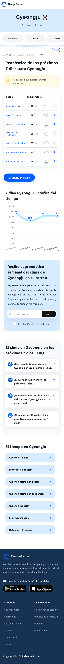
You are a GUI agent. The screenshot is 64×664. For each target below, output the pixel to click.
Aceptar (34, 323)
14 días (34, 38)
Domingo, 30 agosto (15, 105)
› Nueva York (11, 637)
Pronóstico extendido (21, 469)
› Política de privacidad (46, 616)
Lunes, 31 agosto (13, 115)
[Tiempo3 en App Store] (41, 588)
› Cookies (38, 623)
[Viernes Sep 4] (54, 153)
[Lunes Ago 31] (54, 116)
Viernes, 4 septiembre (16, 152)
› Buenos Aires (11, 609)
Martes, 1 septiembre (15, 124)
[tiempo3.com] (14, 4)
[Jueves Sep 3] (54, 144)
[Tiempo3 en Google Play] (14, 588)
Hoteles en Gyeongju (20, 529)
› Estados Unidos (13, 623)
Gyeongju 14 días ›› (19, 177)
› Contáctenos (41, 630)
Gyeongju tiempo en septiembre (27, 493)
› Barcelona (10, 616)
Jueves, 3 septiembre (15, 143)
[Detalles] (54, 105)
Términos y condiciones (39, 323)
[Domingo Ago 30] (54, 107)
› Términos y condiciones (47, 609)
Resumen (12, 38)
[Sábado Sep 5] (54, 162)
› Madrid (8, 630)
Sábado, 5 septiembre (16, 161)
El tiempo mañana (19, 517)
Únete (49, 313)
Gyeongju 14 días (18, 457)
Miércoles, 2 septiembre (11, 133)
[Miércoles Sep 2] (54, 135)
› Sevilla (8, 644)
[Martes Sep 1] (54, 125)
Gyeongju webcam (19, 505)
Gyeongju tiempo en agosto (24, 481)
